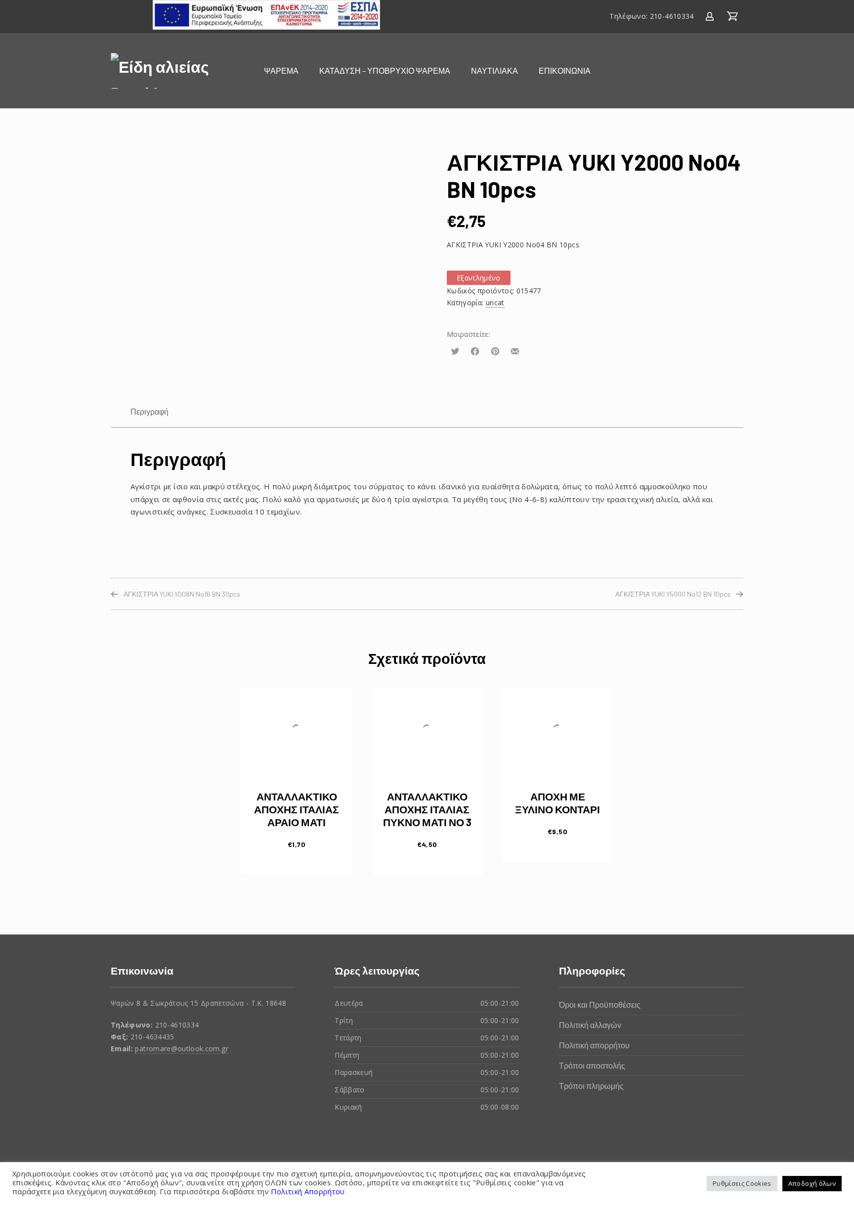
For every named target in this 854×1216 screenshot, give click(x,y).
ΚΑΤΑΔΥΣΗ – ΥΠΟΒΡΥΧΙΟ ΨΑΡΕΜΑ (384, 70)
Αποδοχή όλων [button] (812, 1183)
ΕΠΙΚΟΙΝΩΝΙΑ (565, 70)
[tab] (149, 411)
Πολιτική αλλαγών (590, 1024)
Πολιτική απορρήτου (594, 1045)
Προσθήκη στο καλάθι (297, 843)
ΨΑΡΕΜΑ (281, 70)
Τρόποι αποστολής (592, 1065)
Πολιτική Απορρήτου (307, 1191)
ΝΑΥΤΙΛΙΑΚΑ (494, 70)
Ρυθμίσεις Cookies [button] (742, 1183)
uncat (495, 302)
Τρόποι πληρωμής (591, 1085)
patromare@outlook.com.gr (181, 1048)
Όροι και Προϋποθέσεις (599, 1004)
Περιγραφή (149, 411)
